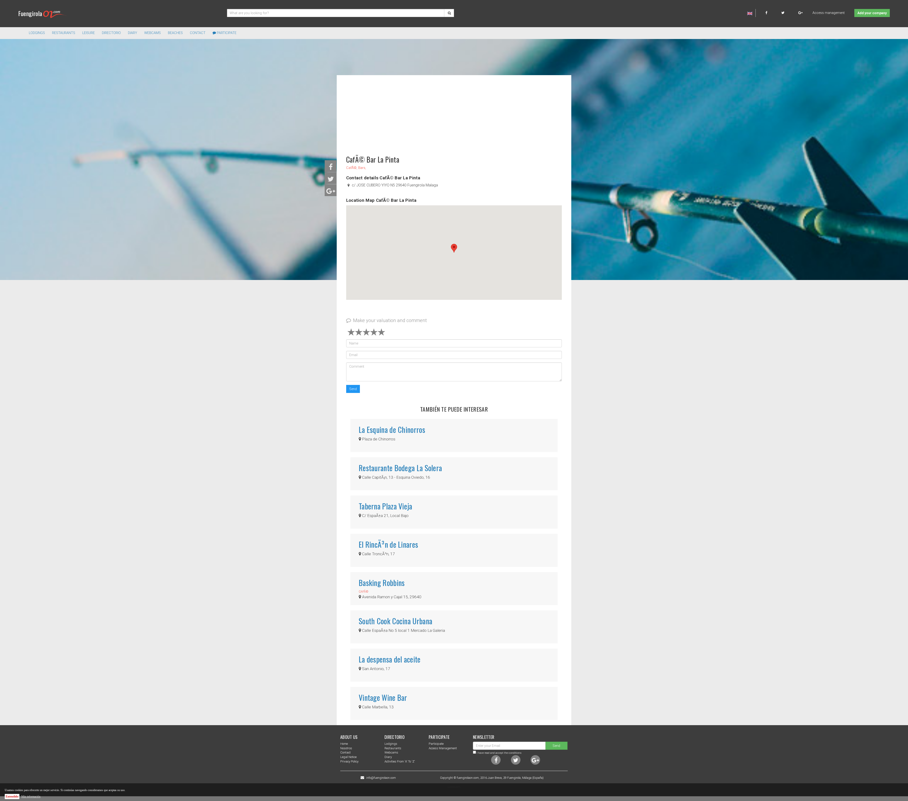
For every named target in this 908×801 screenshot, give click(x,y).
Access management (828, 13)
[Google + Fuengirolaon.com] (800, 13)
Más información (30, 796)
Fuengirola (30, 13)
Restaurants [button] (63, 33)
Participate (226, 33)
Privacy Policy (349, 761)
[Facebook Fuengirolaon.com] (772, 13)
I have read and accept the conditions (499, 752)
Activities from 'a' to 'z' (399, 761)
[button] (454, 248)
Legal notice (348, 757)
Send (353, 389)
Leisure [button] (88, 33)
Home (344, 743)
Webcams (152, 33)
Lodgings (390, 743)
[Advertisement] (454, 113)
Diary (132, 33)
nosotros (346, 748)
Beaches (175, 33)
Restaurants (392, 748)
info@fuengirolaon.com (381, 777)
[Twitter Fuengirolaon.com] (789, 13)
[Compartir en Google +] (330, 192)
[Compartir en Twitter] (330, 180)
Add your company (872, 13)
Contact (197, 33)
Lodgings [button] (37, 33)
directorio (111, 33)
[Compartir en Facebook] (331, 168)
